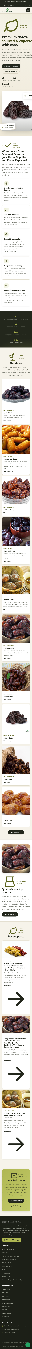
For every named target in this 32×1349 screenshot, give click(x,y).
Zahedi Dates (16, 807)
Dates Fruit (5, 1253)
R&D (3, 1270)
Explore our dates (12, 66)
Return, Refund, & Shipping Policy (12, 1280)
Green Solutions (6, 1266)
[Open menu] (28, 10)
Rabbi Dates (16, 683)
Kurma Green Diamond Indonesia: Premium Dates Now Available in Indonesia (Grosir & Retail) (14, 967)
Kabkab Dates (16, 496)
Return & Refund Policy (16, 1346)
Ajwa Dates (16, 401)
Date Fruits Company (8, 1249)
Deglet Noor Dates (16, 450)
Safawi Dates (16, 724)
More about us (9, 914)
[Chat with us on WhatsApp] (27, 1344)
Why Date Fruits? (7, 1263)
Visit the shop (14, 832)
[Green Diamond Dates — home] (7, 10)
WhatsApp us (17, 1201)
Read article (7, 986)
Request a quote (11, 71)
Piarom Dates (16, 638)
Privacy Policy (6, 1277)
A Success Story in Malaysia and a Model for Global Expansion (15, 1115)
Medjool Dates (16, 589)
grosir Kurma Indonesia (9, 1259)
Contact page (17, 1206)
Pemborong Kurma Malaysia (10, 1256)
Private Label (6, 1273)
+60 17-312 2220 (25, 6)
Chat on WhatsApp (12, 1240)
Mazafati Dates (16, 540)
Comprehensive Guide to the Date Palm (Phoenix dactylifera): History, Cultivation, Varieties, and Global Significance (15, 1043)
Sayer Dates (16, 765)
